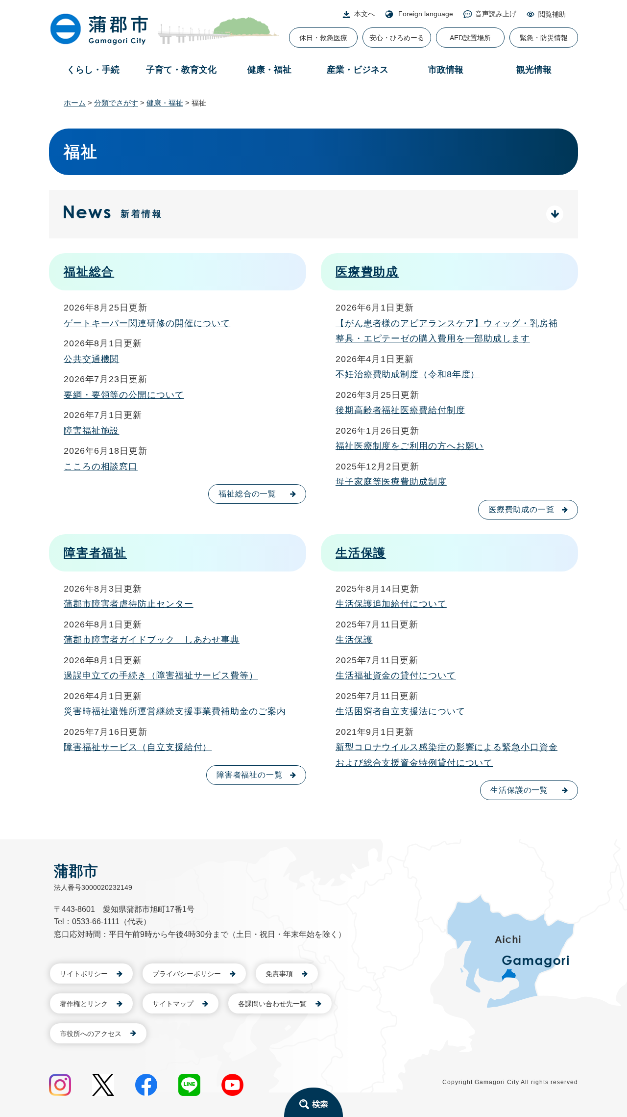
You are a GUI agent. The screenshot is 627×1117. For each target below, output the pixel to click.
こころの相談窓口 (101, 466)
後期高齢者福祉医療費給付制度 (400, 410)
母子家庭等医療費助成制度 (391, 482)
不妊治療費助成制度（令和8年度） (408, 374)
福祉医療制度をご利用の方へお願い (409, 446)
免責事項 (279, 974)
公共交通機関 (91, 359)
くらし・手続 (93, 70)
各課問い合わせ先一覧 (272, 1004)
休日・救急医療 (323, 38)
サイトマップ (172, 1004)
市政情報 (445, 70)
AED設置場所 (470, 38)
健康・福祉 (269, 70)
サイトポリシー (84, 974)
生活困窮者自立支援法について (400, 711)
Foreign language (425, 14)
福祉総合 (89, 271)
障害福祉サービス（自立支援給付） (138, 747)
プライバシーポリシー (186, 974)
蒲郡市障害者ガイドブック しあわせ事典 (152, 640)
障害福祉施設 (91, 431)
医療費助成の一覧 (521, 509)
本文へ (364, 14)
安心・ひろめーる (396, 38)
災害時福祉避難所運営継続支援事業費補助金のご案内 (175, 711)
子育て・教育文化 (181, 70)
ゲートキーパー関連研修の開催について (147, 323)
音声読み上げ (495, 14)
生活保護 (361, 552)
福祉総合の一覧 (247, 494)
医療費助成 (367, 271)
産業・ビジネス (357, 70)
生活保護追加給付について (391, 604)
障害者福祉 (95, 552)
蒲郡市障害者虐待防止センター (128, 604)
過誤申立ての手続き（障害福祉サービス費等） (161, 675)
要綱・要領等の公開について (124, 395)
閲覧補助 (552, 14)
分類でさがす (116, 103)
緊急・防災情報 (544, 38)
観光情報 (534, 70)
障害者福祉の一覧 (250, 775)
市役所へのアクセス (90, 1034)
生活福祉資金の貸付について (396, 675)
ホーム (75, 103)
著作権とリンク (84, 1004)
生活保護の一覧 (519, 790)
